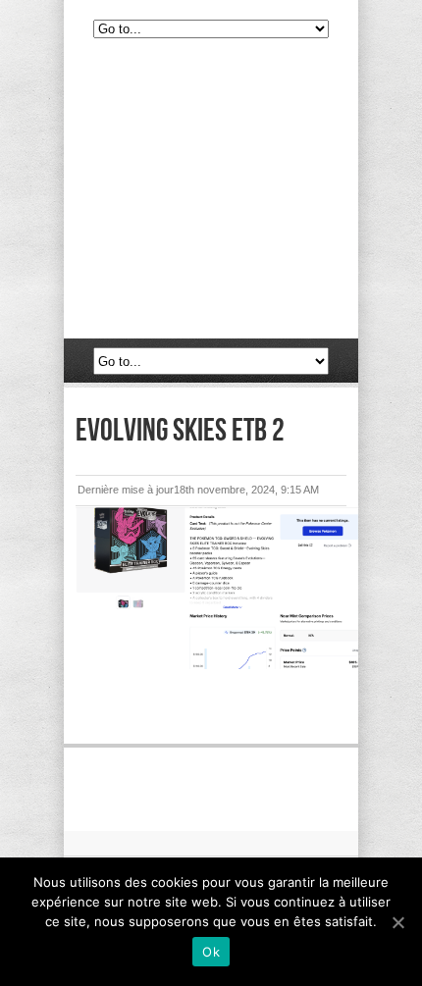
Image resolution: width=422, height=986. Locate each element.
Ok (211, 952)
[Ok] (397, 922)
